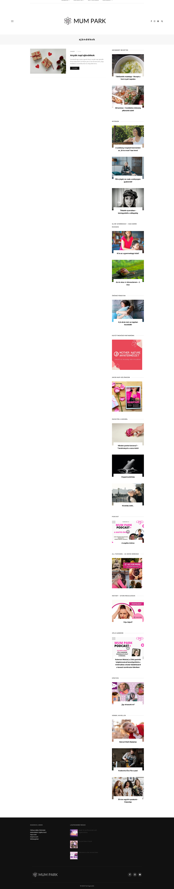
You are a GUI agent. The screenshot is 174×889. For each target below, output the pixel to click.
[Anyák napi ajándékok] (48, 61)
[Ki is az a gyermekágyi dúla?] (128, 242)
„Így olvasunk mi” (128, 705)
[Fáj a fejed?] (128, 611)
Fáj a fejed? (128, 622)
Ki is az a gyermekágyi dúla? (128, 253)
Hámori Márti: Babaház (128, 742)
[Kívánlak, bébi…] (128, 494)
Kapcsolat (33, 835)
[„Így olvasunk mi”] (128, 693)
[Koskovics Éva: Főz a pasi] (128, 759)
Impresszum (34, 837)
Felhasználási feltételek (37, 830)
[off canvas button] (12, 21)
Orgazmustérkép (128, 477)
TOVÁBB (74, 68)
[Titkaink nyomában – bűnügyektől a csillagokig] (128, 199)
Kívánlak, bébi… (128, 506)
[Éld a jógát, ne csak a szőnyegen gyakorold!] (128, 168)
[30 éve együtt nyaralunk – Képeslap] (128, 788)
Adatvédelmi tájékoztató (38, 832)
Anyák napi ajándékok (82, 55)
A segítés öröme (128, 543)
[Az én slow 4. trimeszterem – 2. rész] (128, 271)
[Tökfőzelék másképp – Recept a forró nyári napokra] (128, 65)
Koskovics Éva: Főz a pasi (128, 771)
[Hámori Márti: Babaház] (128, 730)
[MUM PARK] (45, 874)
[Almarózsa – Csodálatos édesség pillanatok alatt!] (128, 96)
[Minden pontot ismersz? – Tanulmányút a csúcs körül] (128, 434)
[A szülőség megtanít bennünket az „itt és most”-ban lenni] (128, 136)
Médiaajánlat (34, 839)
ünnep (72, 51)
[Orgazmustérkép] (128, 465)
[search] (162, 21)
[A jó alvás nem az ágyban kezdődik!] (128, 311)
